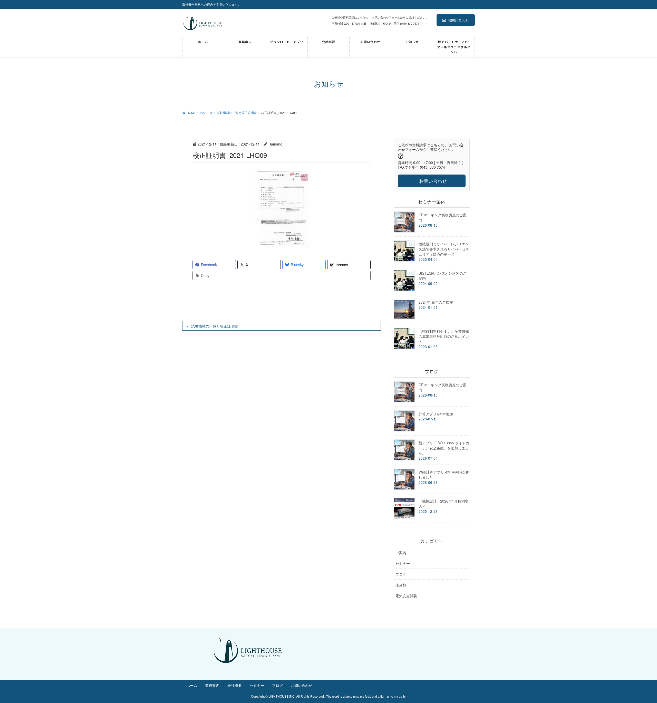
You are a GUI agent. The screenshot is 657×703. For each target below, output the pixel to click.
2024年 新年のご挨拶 (436, 302)
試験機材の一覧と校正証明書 (214, 326)
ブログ (400, 574)
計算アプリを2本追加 (436, 413)
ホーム (191, 685)
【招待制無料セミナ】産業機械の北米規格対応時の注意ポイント (444, 336)
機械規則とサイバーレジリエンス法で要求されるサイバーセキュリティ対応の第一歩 (444, 249)
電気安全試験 (406, 595)
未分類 (400, 585)
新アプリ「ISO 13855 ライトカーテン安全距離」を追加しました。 (444, 448)
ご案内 (400, 552)
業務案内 (212, 685)
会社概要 (234, 685)
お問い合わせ (458, 20)
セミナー (402, 563)
